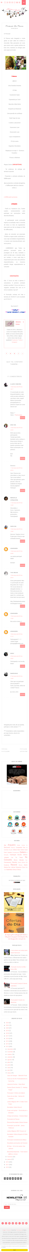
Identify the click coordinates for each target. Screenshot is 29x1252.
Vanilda (13, 526)
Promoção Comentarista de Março (16, 1140)
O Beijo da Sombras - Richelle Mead (17, 1116)
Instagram (14, 342)
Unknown (14, 548)
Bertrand (7, 847)
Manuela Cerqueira (14, 499)
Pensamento (7, 862)
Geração (6, 855)
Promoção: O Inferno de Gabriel (16, 1093)
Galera (23, 852)
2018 (7, 1033)
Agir (5, 845)
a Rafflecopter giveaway (10, 197)
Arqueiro (11, 845)
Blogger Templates (7, 1230)
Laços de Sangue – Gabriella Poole (17, 1075)
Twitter (20, 340)
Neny (12, 653)
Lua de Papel (17, 857)
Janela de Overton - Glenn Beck (16, 1084)
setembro (10, 1057)
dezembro (10, 1049)
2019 (7, 1030)
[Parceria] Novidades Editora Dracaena (18, 1122)
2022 (7, 1025)
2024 (7, 1022)
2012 (7, 1162)
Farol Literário (8, 852)
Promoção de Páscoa (13, 1119)
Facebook (14, 340)
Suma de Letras (9, 867)
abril (8, 1070)
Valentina (9, 870)
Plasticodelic (18, 415)
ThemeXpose (19, 1230)
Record (14, 865)
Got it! (14, 1250)
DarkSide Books (8, 850)
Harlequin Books (16, 855)
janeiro (9, 1159)
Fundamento (16, 852)
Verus (15, 870)
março (9, 1073)
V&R (5, 869)
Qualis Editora (21, 862)
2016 (7, 1038)
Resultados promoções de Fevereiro (17, 1143)
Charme (13, 847)
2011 (7, 1164)
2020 (7, 1028)
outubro (9, 1054)
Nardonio (14, 673)
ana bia (13, 425)
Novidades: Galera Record (14, 1107)
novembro (10, 1052)
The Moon (14, 572)
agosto (9, 1059)
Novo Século (19, 860)
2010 (7, 1167)
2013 (7, 1046)
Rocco (20, 865)
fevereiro (10, 1156)
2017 (7, 1036)
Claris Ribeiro (15, 384)
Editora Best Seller (18, 850)
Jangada (6, 857)
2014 (7, 1044)
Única (19, 870)
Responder (22, 417)
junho (8, 1065)
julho (8, 1062)
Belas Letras (21, 845)
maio (8, 1067)
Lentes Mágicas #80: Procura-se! (16, 1131)
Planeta (14, 862)
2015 (7, 1041)
